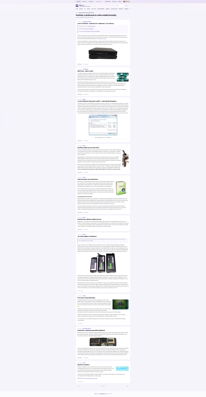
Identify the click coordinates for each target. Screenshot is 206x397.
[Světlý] (127, 5)
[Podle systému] (126, 5)
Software (84, 99)
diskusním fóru (103, 38)
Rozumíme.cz (98, 1)
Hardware (81, 8)
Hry (85, 8)
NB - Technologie (85, 69)
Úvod (77, 8)
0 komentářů (86, 64)
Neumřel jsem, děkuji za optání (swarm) (89, 219)
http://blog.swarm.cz (92, 26)
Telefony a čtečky (114, 8)
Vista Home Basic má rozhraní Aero (87, 179)
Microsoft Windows (100, 8)
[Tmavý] (129, 5)
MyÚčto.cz (120, 1)
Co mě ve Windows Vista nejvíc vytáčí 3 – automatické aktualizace (96, 101)
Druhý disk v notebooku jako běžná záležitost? (91, 330)
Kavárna (88, 8)
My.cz (84, 1)
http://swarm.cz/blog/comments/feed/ (92, 31)
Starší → (128, 386)
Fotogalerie (126, 8)
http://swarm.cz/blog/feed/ (88, 28)
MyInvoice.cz (114, 1)
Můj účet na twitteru (83, 365)
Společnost (108, 8)
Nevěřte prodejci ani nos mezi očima (88, 148)
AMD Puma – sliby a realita (85, 71)
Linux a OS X (93, 8)
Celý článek (79, 64)
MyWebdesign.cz (108, 1)
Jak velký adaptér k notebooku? (87, 236)
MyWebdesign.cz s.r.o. (103, 393)
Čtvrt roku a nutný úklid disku (86, 298)
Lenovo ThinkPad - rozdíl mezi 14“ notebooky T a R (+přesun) (95, 23)
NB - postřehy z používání (87, 21)
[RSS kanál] (130, 9)
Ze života (84, 145)
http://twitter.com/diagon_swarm (90, 378)
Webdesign (121, 8)
